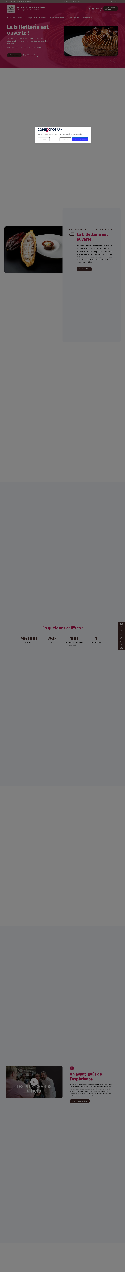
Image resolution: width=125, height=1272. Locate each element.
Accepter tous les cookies (80, 139)
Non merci (65, 139)
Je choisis (43, 139)
